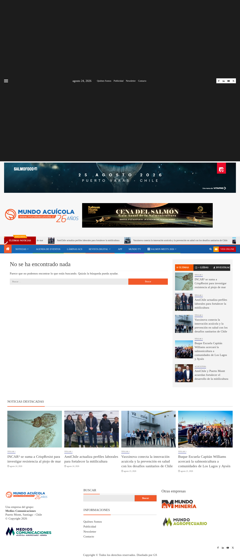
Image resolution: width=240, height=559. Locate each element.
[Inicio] (8, 249)
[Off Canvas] (6, 81)
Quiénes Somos (104, 81)
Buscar (89, 490)
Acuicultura (200, 366)
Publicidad (118, 81)
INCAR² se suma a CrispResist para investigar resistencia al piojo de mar (210, 283)
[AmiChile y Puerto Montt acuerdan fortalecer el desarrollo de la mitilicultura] (184, 373)
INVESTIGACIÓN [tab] (223, 267)
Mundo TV (135, 249)
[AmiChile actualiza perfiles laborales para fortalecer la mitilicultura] (184, 302)
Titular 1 (199, 275)
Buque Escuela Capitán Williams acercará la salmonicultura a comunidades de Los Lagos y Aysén (211, 351)
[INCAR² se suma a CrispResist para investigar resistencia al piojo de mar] (184, 281)
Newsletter (131, 81)
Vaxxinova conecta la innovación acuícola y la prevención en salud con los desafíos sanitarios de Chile (160, 240)
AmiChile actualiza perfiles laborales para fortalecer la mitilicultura (67, 240)
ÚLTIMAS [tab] (184, 267)
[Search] (210, 249)
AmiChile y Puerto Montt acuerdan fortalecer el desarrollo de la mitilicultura (211, 374)
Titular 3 (199, 315)
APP (120, 249)
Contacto (142, 81)
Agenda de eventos (48, 249)
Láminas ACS (74, 249)
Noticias (21, 249)
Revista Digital (98, 249)
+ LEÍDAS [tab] (203, 267)
